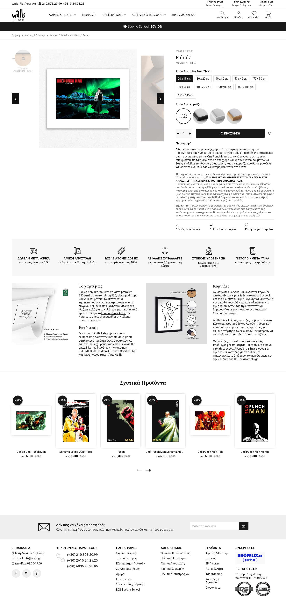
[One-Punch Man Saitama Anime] (165, 421)
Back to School (144, 26)
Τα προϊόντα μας (126, 558)
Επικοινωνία (124, 579)
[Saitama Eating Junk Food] (76, 421)
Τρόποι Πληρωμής (172, 568)
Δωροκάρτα (213, 587)
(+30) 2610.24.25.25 (82, 560)
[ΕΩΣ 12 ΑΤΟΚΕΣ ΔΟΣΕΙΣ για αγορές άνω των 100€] (121, 251)
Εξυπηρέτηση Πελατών (130, 563)
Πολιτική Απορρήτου (174, 558)
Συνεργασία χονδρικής (130, 584)
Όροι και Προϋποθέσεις (175, 553)
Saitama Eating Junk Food (76, 451)
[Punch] (120, 421)
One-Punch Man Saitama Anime (166, 451)
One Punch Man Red (210, 451)
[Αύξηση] (189, 133)
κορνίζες (264, 292)
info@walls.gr (32, 558)
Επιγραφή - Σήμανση (242, 4)
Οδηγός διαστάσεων (188, 229)
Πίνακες (211, 558)
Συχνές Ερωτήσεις (128, 568)
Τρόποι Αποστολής (173, 563)
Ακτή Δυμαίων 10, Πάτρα (29, 553)
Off (155, 26)
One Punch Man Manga (254, 451)
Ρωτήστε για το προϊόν (259, 229)
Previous (15, 98)
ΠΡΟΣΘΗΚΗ (231, 133)
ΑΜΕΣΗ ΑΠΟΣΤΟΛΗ (77, 258)
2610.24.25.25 (74, 3)
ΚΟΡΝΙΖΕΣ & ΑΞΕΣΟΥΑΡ (147, 15)
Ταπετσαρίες (214, 574)
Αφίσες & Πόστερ (217, 553)
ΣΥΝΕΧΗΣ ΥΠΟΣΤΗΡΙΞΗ (208, 258)
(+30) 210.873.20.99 (82, 554)
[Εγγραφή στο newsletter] (243, 526)
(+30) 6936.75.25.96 (82, 566)
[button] (223, 15)
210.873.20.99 (52, 3)
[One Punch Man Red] (210, 420)
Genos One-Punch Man (31, 451)
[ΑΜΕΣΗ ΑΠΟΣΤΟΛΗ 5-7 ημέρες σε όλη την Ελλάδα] (77, 251)
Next (160, 98)
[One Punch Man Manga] (255, 421)
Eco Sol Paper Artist (113, 313)
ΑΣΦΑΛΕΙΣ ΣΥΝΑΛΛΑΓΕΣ (165, 258)
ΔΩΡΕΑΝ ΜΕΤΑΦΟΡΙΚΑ (34, 258)
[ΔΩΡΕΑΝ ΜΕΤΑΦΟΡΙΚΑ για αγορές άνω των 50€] (33, 251)
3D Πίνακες (213, 563)
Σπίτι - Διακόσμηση (215, 4)
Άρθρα (120, 574)
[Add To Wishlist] (270, 133)
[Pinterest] (37, 573)
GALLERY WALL (113, 15)
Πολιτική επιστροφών (223, 229)
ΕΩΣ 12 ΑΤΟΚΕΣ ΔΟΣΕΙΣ (121, 258)
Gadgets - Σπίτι (266, 4)
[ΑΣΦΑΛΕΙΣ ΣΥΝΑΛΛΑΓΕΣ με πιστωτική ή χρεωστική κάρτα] (165, 251)
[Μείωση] (178, 133)
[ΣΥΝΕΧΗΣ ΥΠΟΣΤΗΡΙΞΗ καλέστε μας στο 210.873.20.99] (208, 251)
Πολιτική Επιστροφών (175, 574)
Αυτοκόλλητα (214, 568)
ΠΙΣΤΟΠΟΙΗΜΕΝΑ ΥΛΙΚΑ (252, 258)
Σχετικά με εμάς (126, 553)
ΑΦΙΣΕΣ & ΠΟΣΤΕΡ (61, 15)
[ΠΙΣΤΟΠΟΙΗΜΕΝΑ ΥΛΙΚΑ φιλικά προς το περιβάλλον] (252, 251)
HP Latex (102, 333)
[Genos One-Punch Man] (31, 420)
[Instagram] (26, 573)
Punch (121, 451)
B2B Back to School (128, 589)
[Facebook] (16, 573)
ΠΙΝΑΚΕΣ (88, 15)
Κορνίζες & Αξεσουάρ (212, 581)
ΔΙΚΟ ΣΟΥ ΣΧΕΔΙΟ (184, 15)
